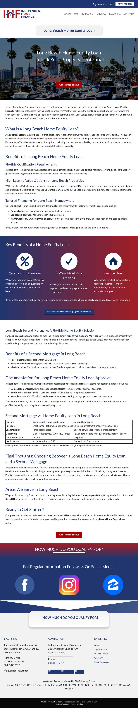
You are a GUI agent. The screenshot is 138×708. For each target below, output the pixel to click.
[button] (102, 4)
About (97, 645)
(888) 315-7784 (56, 663)
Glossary (98, 657)
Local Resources (101, 662)
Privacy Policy (101, 653)
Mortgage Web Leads (62, 704)
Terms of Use (100, 649)
